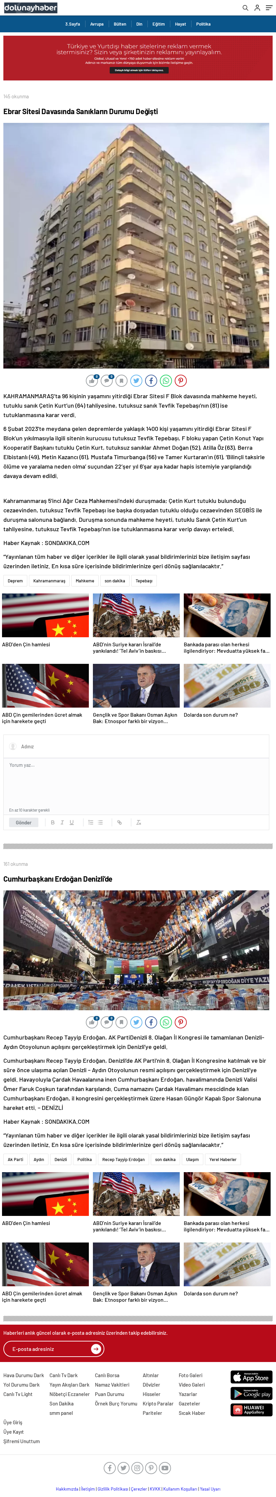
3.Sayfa (72, 24)
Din (139, 24)
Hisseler (152, 1394)
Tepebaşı (144, 580)
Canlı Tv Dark (63, 1375)
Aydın (39, 1159)
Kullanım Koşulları (180, 1489)
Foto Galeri (190, 1375)
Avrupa (97, 24)
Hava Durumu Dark (23, 1375)
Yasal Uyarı (210, 1489)
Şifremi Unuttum (21, 1441)
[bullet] (100, 822)
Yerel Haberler (223, 1159)
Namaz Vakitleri (112, 1385)
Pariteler (152, 1413)
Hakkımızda (67, 1489)
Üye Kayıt (13, 1432)
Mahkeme (85, 580)
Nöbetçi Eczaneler (69, 1394)
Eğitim (158, 24)
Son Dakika (61, 1403)
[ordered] (91, 822)
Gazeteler (189, 1403)
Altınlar (151, 1375)
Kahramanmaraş (49, 580)
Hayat (180, 24)
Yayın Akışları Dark (69, 1385)
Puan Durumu (109, 1394)
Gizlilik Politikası (113, 1489)
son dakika (115, 580)
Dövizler (151, 1385)
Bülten (120, 24)
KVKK (155, 1489)
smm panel (61, 1413)
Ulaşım (192, 1159)
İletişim (88, 1489)
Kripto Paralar (158, 1403)
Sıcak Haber (192, 1413)
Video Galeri (192, 1385)
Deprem (15, 580)
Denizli (61, 1159)
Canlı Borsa (107, 1375)
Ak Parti (15, 1159)
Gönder (24, 822)
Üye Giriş (12, 1422)
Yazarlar (188, 1394)
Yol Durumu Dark (21, 1385)
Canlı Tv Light (18, 1394)
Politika (203, 24)
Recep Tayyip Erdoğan (123, 1159)
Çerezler (139, 1489)
